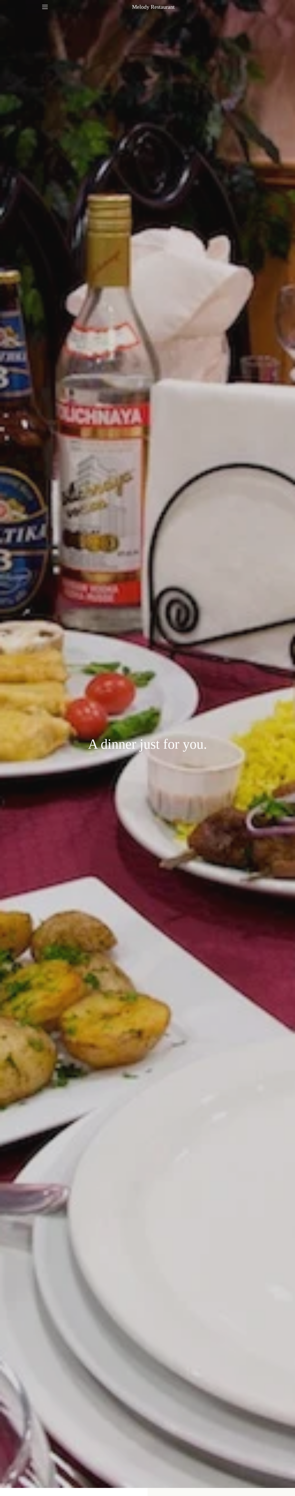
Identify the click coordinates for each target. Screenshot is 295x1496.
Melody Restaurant (153, 7)
